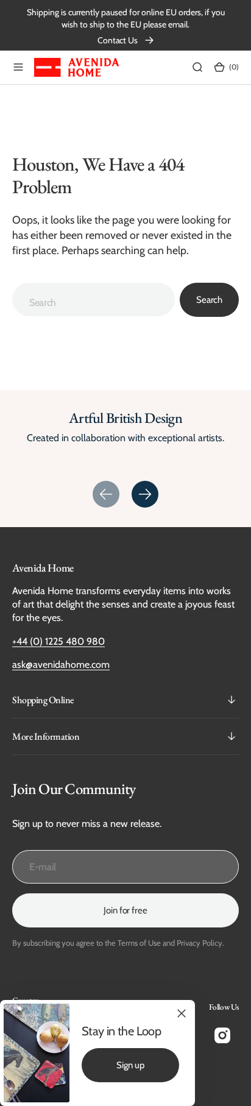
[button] (18, 67)
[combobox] (93, 299)
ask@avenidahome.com (61, 664)
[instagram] (222, 1035)
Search (209, 299)
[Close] (181, 1013)
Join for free (125, 910)
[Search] (197, 67)
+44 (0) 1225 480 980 (58, 641)
